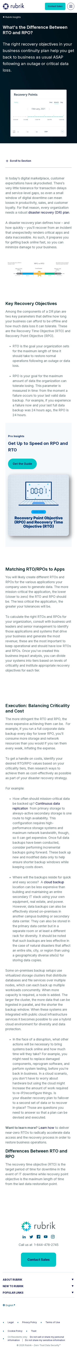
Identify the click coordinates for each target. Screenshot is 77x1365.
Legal (11, 1322)
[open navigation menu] (70, 6)
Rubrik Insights (13, 17)
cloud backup (54, 882)
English (9, 1305)
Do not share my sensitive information (45, 1340)
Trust (33, 1331)
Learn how (46, 1128)
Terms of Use (52, 1322)
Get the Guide (22, 463)
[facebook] (38, 1236)
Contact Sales (55, 6)
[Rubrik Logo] (13, 6)
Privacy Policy (29, 1322)
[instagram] (52, 1236)
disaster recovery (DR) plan (48, 212)
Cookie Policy (15, 1331)
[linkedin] (24, 1236)
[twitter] (31, 1236)
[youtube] (45, 1236)
